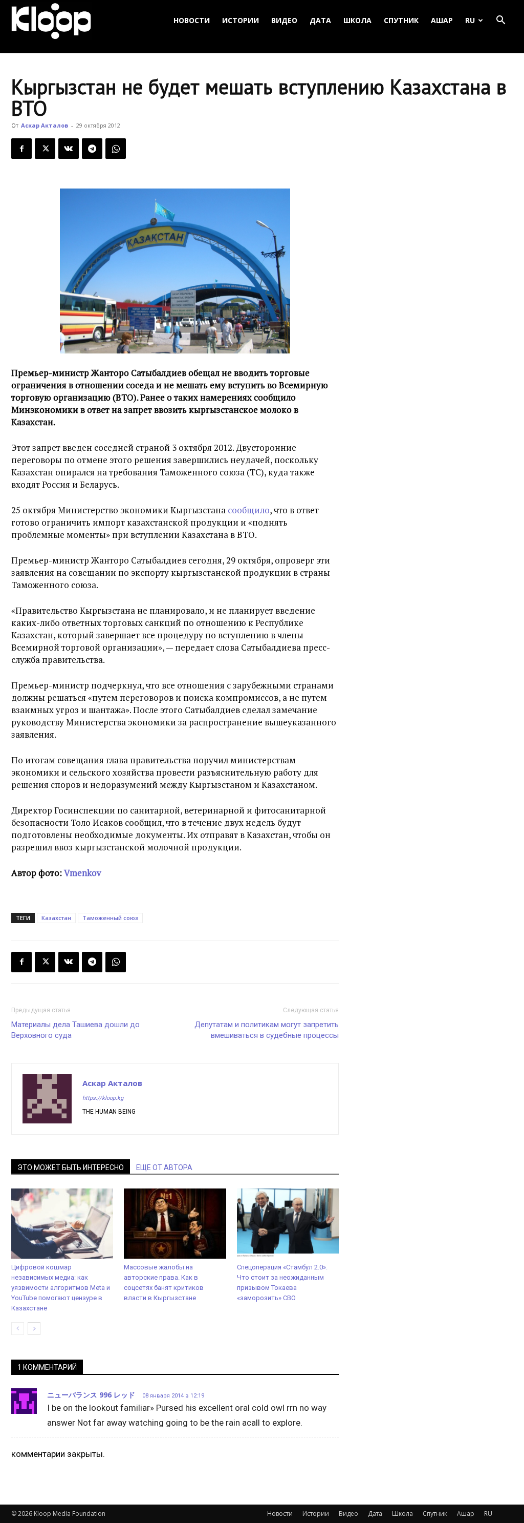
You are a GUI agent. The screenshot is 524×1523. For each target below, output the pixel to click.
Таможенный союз (110, 918)
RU (470, 20)
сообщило (249, 510)
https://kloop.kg (102, 1098)
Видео (284, 20)
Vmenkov (82, 873)
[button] (500, 21)
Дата (320, 20)
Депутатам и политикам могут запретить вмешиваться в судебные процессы (266, 1030)
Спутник (401, 20)
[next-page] (34, 1328)
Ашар (442, 20)
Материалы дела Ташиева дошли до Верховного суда (75, 1030)
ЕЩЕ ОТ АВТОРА (164, 1167)
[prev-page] (17, 1328)
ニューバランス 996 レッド (91, 1395)
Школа (357, 20)
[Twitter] (45, 148)
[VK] (68, 148)
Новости (191, 20)
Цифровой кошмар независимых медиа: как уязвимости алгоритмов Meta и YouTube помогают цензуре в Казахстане (60, 1287)
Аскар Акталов (44, 125)
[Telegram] (92, 148)
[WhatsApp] (115, 148)
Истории (240, 20)
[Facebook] (21, 148)
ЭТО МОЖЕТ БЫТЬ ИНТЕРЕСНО (70, 1167)
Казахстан (56, 918)
